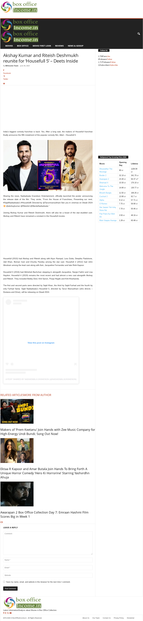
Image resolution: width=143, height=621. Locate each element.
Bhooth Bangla (105, 193)
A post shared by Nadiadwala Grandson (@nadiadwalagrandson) (41, 379)
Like (108, 56)
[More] (48, 83)
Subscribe (114, 65)
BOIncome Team (11, 66)
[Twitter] (8, 613)
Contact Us (107, 618)
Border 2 (102, 175)
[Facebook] (4, 613)
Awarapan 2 (104, 179)
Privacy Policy (119, 618)
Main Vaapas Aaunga (107, 220)
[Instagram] (6, 613)
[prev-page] (1, 522)
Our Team (96, 618)
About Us (86, 618)
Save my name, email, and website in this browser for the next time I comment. (38, 582)
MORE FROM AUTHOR (37, 395)
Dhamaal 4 (103, 183)
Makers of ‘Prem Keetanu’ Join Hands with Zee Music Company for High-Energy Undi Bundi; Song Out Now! (47, 431)
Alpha (101, 200)
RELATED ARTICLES (12, 395)
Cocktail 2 (103, 196)
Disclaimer (130, 618)
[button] (139, 34)
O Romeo (103, 204)
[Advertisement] (89, 6)
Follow (109, 59)
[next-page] (2, 522)
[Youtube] (10, 613)
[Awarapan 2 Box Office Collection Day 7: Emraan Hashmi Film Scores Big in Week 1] (47, 494)
